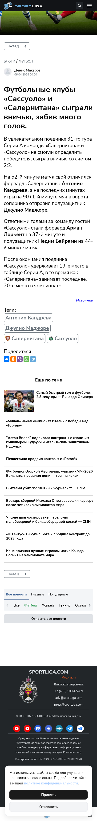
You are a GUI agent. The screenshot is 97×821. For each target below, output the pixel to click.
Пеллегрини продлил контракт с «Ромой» (41, 459)
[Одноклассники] (13, 359)
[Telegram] (33, 359)
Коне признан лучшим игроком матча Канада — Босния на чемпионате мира (47, 553)
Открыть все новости (48, 618)
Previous (7, 605)
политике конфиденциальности (51, 783)
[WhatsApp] (26, 359)
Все (17, 605)
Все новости (16, 594)
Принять (48, 794)
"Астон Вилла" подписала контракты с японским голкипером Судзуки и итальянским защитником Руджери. (47, 442)
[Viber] (20, 359)
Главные (37, 594)
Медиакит (68, 677)
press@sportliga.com (68, 705)
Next (89, 605)
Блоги (9, 61)
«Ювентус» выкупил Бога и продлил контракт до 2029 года (48, 536)
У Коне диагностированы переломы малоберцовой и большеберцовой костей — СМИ (48, 519)
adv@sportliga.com (68, 698)
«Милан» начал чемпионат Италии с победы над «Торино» (47, 423)
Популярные (58, 594)
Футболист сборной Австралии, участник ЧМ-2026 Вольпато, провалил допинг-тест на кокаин (49, 473)
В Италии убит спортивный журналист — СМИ (45, 488)
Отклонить (48, 806)
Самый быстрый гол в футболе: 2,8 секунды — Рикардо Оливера (64, 394)
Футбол (26, 61)
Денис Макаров (27, 70)
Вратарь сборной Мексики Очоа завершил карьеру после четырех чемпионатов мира (49, 502)
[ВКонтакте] (6, 359)
